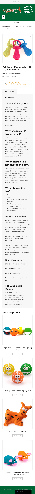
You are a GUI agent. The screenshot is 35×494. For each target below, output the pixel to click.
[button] (30, 36)
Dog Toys (9, 26)
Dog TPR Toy (24, 85)
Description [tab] (9, 91)
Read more (17, 354)
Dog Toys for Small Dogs (13, 85)
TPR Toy (16, 26)
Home (4, 26)
